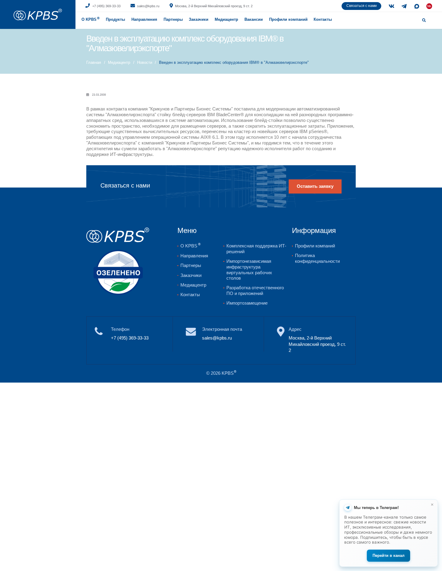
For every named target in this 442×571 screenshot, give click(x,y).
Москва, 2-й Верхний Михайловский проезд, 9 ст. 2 (214, 6)
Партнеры (173, 19)
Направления (144, 19)
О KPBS (90, 19)
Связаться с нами (361, 6)
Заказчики (190, 275)
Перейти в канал (388, 555)
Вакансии (253, 19)
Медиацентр (226, 19)
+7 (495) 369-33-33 (106, 6)
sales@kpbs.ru (148, 6)
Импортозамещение (247, 303)
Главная (93, 62)
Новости (144, 62)
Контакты (323, 19)
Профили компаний (288, 19)
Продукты (115, 19)
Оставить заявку (315, 186)
